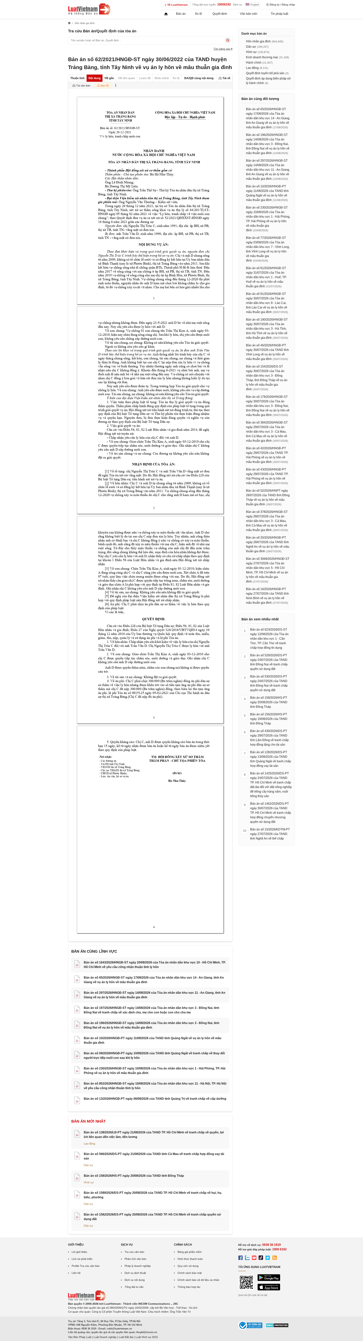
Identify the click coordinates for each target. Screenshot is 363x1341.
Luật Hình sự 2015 (147, 1337)
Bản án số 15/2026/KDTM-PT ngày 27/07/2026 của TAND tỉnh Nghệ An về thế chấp (270, 834)
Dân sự (88, 1165)
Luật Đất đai (126, 1337)
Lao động (89, 1143)
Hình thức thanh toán (190, 1258)
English (255, 4)
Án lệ (198, 13)
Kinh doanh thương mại (262, 57)
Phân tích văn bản (135, 1258)
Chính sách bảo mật (190, 1272)
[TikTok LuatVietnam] (261, 1258)
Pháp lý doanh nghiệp (138, 1265)
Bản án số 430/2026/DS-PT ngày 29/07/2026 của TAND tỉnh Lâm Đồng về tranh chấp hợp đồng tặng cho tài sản (269, 737)
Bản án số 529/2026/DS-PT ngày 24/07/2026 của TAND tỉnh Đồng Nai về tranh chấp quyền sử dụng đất (269, 662)
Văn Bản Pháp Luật (79, 1337)
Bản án (181, 13)
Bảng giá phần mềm (190, 1251)
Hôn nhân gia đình (258, 41)
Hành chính (253, 62)
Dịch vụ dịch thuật (135, 1272)
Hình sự (89, 1182)
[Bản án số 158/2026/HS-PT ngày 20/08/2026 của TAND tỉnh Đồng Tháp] (77, 1178)
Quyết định (220, 13)
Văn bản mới (248, 13)
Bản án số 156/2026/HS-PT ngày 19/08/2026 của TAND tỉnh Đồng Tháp (268, 719)
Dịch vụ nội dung (135, 1279)
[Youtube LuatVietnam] (254, 1258)
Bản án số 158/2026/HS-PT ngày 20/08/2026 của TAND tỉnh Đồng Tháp (134, 1175)
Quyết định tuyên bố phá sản (265, 73)
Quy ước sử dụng (188, 1265)
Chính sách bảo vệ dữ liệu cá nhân (198, 1279)
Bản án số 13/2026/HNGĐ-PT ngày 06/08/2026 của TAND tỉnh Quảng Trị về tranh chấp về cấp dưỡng (155, 1098)
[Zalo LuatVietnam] (247, 1258)
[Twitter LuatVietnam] (267, 1258)
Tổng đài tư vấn (134, 1286)
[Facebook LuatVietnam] (240, 1258)
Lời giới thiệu (79, 1251)
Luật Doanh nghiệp (105, 1337)
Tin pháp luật (279, 13)
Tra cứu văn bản (134, 1251)
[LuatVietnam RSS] (274, 1258)
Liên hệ (76, 1272)
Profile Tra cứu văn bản (86, 1265)
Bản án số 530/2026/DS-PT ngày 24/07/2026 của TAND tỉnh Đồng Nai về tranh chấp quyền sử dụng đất (269, 683)
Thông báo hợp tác (189, 1286)
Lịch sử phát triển (82, 1258)
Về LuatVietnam (177, 4)
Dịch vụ (237, 4)
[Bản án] (89, 9)
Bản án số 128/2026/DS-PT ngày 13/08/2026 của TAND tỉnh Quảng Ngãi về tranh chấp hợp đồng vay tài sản (270, 759)
